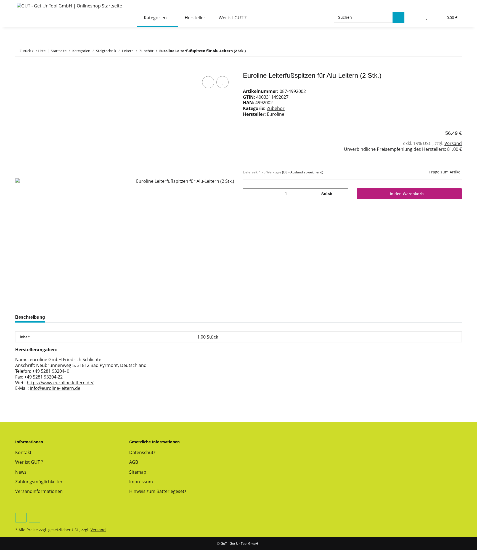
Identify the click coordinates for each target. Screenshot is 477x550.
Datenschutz (142, 452)
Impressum (141, 482)
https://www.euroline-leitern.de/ (60, 383)
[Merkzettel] (427, 17)
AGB (133, 462)
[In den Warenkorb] (19, 69)
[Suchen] (398, 17)
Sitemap (137, 472)
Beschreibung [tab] (30, 317)
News (20, 472)
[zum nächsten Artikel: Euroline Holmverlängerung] (456, 50)
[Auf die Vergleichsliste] (208, 82)
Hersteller (195, 18)
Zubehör (276, 108)
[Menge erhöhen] (342, 194)
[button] (415, 17)
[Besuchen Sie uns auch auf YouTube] (20, 517)
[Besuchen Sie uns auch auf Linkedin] (34, 517)
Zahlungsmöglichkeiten (39, 482)
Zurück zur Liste (33, 51)
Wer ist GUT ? (233, 18)
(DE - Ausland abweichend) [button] (302, 172)
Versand (453, 143)
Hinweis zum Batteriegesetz (157, 491)
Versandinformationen (39, 491)
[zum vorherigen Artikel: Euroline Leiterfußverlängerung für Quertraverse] (444, 50)
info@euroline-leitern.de (55, 388)
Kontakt (23, 452)
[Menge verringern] (249, 194)
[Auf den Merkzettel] (222, 82)
